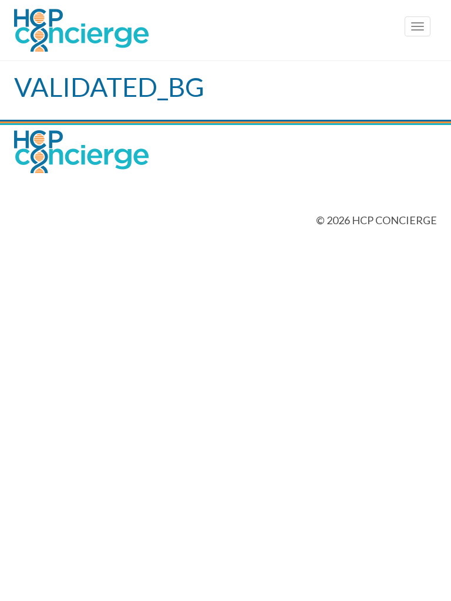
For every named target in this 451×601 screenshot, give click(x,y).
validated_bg (109, 87)
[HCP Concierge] (225, 30)
